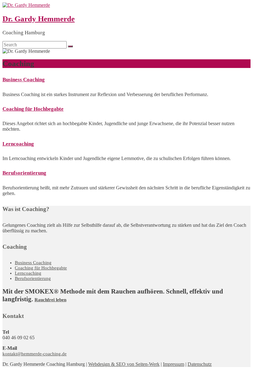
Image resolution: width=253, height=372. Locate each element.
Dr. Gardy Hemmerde (38, 19)
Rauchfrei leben (50, 299)
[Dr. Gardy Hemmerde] (26, 5)
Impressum (173, 364)
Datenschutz (200, 364)
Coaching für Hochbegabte (33, 109)
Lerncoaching (18, 144)
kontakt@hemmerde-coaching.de (34, 353)
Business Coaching (23, 79)
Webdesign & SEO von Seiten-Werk (124, 364)
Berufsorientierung (24, 173)
